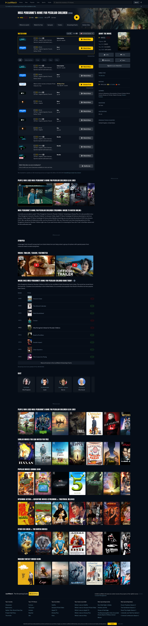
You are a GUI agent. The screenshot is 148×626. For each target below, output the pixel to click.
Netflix (54, 605)
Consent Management (100, 595)
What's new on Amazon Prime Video (85, 607)
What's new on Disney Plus (83, 613)
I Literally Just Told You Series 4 (130, 613)
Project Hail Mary (10, 613)
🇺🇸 (86, 33)
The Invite (8, 615)
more (36, 202)
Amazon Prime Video (58, 607)
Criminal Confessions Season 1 (130, 615)
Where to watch (24, 25)
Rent (44, 60)
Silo (30, 615)
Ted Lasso (31, 607)
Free (37, 60)
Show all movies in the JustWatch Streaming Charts (56, 363)
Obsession (8, 605)
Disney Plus (55, 613)
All (20, 60)
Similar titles (86, 25)
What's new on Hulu (81, 615)
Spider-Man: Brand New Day (13, 610)
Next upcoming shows (127, 601)
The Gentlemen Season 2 (128, 607)
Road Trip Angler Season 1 (128, 610)
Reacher (31, 613)
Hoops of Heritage (103, 610)
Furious (31, 605)
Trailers (60, 25)
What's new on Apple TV (82, 610)
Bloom (100, 617)
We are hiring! (34, 593)
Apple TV (54, 610)
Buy (51, 60)
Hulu (53, 615)
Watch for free (38, 25)
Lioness (31, 610)
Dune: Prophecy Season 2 (128, 605)
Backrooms (8, 607)
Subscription (29, 60)
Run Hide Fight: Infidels (105, 605)
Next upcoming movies (104, 601)
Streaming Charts (72, 25)
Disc (57, 60)
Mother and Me (102, 607)
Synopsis (50, 25)
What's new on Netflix (81, 605)
